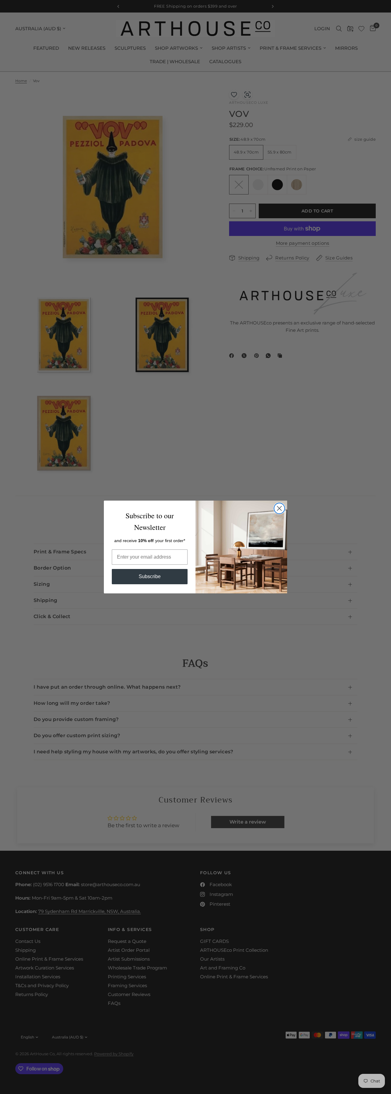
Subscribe (150, 576)
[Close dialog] (279, 508)
